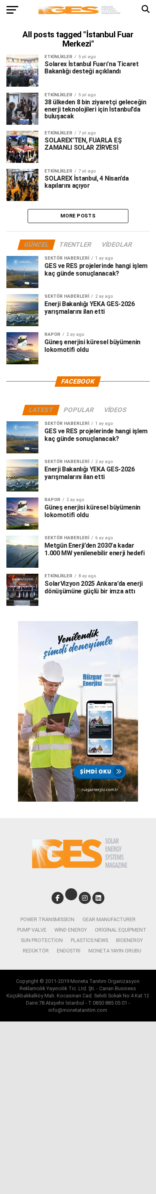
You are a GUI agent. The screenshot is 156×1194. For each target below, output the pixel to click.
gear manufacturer (109, 919)
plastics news (89, 940)
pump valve (31, 930)
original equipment (120, 930)
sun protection (42, 940)
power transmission (47, 919)
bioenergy (129, 940)
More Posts (78, 216)
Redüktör (36, 951)
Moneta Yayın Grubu (114, 951)
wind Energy (70, 930)
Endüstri (68, 951)
